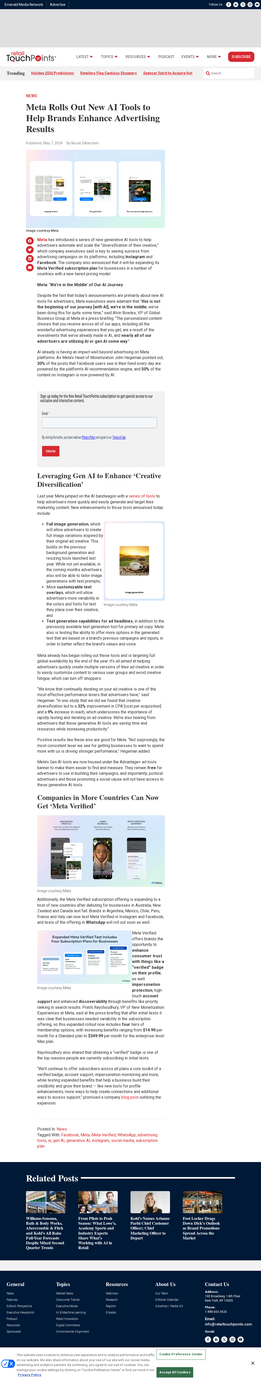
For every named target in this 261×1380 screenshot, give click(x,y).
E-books (111, 1312)
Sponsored (14, 1331)
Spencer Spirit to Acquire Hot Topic (173, 73)
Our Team (161, 1293)
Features (12, 1300)
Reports (111, 1306)
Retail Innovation (67, 1319)
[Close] (252, 1363)
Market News (64, 1293)
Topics (107, 57)
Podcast (166, 57)
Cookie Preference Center (181, 1354)
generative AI (78, 1140)
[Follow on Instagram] (250, 4)
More (212, 57)
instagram (100, 1140)
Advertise (58, 4)
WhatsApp (127, 1135)
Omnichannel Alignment (72, 1331)
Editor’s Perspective (19, 1306)
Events (188, 57)
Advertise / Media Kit (169, 1306)
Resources (136, 57)
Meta (85, 1135)
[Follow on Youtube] (257, 4)
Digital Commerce (68, 1325)
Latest (82, 57)
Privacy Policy (29, 1375)
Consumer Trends (68, 1300)
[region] (130, 1363)
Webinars (112, 1293)
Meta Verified (104, 1135)
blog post (129, 1097)
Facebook (70, 1135)
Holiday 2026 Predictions (52, 73)
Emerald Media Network (24, 4)
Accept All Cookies (174, 1372)
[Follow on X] (242, 4)
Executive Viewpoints (20, 1312)
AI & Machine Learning (71, 1312)
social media (122, 1140)
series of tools (142, 496)
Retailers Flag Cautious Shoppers (108, 73)
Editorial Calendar (167, 1300)
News (31, 95)
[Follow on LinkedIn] (235, 4)
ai (49, 1140)
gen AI (58, 1140)
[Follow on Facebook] (228, 4)
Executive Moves (67, 1306)
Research (112, 1300)
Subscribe (241, 57)
